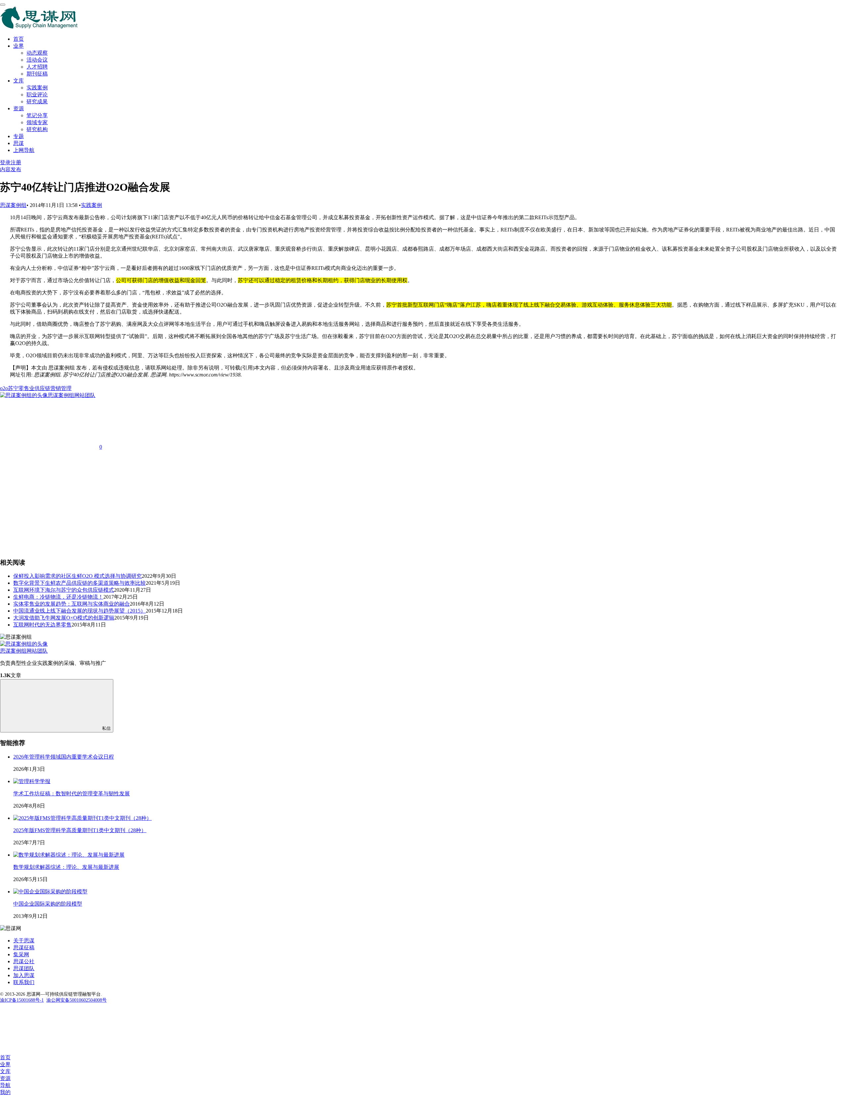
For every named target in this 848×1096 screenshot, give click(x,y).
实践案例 (37, 87)
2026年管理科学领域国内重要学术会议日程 (63, 757)
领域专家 (37, 122)
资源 (18, 108)
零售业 (26, 388)
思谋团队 (23, 968)
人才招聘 (37, 67)
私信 (106, 728)
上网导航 (23, 150)
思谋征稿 (23, 947)
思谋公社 (23, 961)
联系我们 (23, 982)
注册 (16, 162)
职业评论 (37, 94)
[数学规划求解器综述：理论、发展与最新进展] (69, 855)
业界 (18, 46)
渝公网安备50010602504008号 (76, 1000)
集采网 (21, 954)
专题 (18, 136)
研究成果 (37, 101)
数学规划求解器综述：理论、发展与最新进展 (66, 867)
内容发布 (10, 169)
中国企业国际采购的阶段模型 (47, 904)
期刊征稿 (37, 73)
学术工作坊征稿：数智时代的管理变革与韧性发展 (71, 793)
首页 (18, 39)
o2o (4, 388)
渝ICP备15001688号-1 (22, 1000)
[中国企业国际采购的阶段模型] (50, 891)
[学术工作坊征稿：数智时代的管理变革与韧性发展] (31, 781)
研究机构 (37, 129)
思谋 (18, 143)
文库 (18, 80)
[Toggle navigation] (2, 5)
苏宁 (13, 388)
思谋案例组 (13, 205)
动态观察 (37, 53)
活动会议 (37, 60)
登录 (5, 162)
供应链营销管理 (53, 388)
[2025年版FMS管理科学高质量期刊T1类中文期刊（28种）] (82, 818)
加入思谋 (23, 975)
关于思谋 (23, 940)
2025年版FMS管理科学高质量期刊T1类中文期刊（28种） (79, 830)
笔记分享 (37, 115)
